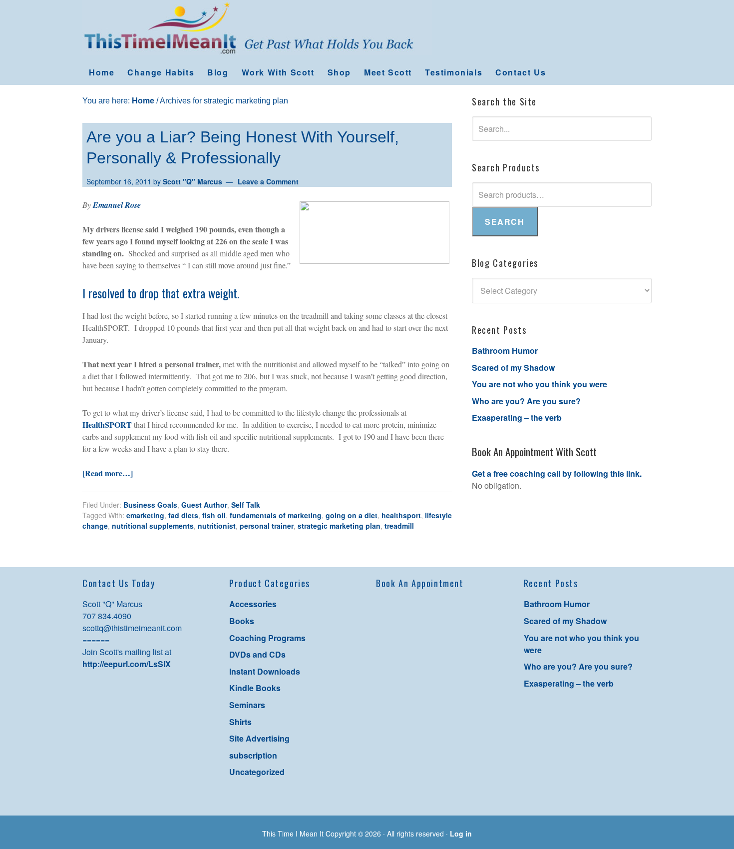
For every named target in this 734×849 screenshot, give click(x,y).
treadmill (399, 526)
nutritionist (217, 526)
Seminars (247, 705)
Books (241, 621)
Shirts (240, 722)
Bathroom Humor (505, 350)
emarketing (145, 515)
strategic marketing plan (339, 526)
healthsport (401, 515)
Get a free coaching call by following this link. (557, 473)
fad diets (183, 515)
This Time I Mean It (367, 30)
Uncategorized (257, 772)
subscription (253, 755)
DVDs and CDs (257, 654)
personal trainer (267, 526)
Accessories (253, 604)
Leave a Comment (268, 181)
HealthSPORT (107, 424)
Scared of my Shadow (513, 367)
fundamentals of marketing (276, 515)
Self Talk (245, 505)
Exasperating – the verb (517, 417)
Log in (461, 834)
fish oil (214, 515)
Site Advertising (259, 738)
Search (505, 221)
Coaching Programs (267, 638)
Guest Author (204, 505)
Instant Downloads (264, 671)
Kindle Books (255, 688)
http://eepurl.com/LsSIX (126, 664)
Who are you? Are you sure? (526, 401)
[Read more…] (107, 473)
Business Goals (150, 505)
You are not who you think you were (539, 384)
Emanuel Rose (117, 204)
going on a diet (351, 515)
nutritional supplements (153, 526)
